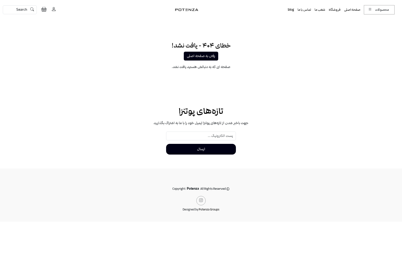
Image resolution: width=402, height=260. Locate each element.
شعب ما (320, 9)
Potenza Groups (209, 210)
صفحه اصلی (352, 9)
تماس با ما (304, 9)
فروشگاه (335, 9)
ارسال (201, 149)
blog (291, 9)
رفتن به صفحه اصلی (201, 56)
